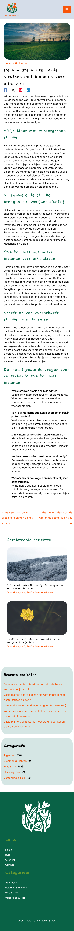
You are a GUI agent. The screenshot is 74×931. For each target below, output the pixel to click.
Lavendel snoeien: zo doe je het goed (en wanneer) (35, 705)
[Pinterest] (20, 90)
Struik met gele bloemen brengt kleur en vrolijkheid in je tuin (34, 640)
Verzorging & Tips (14, 777)
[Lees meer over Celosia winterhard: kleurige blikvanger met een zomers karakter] (37, 563)
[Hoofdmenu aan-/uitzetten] (67, 9)
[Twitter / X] (13, 90)
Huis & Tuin (10, 766)
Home (8, 850)
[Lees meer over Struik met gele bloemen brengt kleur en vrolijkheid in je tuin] (37, 617)
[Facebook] (5, 90)
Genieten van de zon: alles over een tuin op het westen (17, 513)
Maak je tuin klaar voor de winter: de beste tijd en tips (55, 513)
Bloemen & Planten (15, 63)
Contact (9, 864)
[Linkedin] (28, 90)
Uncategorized (13, 772)
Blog (7, 854)
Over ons (10, 859)
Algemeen (10, 755)
